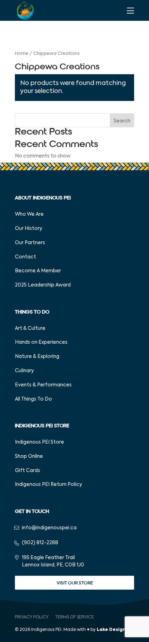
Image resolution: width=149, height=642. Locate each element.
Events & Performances (43, 385)
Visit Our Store (74, 583)
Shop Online (29, 456)
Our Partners (30, 242)
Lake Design (111, 630)
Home (21, 53)
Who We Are (29, 214)
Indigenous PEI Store (39, 442)
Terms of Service (74, 617)
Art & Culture (30, 328)
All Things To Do (33, 399)
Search (122, 121)
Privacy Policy (32, 617)
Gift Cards (27, 470)
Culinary (24, 370)
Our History (28, 228)
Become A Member (38, 270)
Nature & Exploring (37, 356)
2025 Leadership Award (43, 285)
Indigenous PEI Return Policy (48, 484)
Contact (25, 257)
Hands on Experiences (41, 342)
